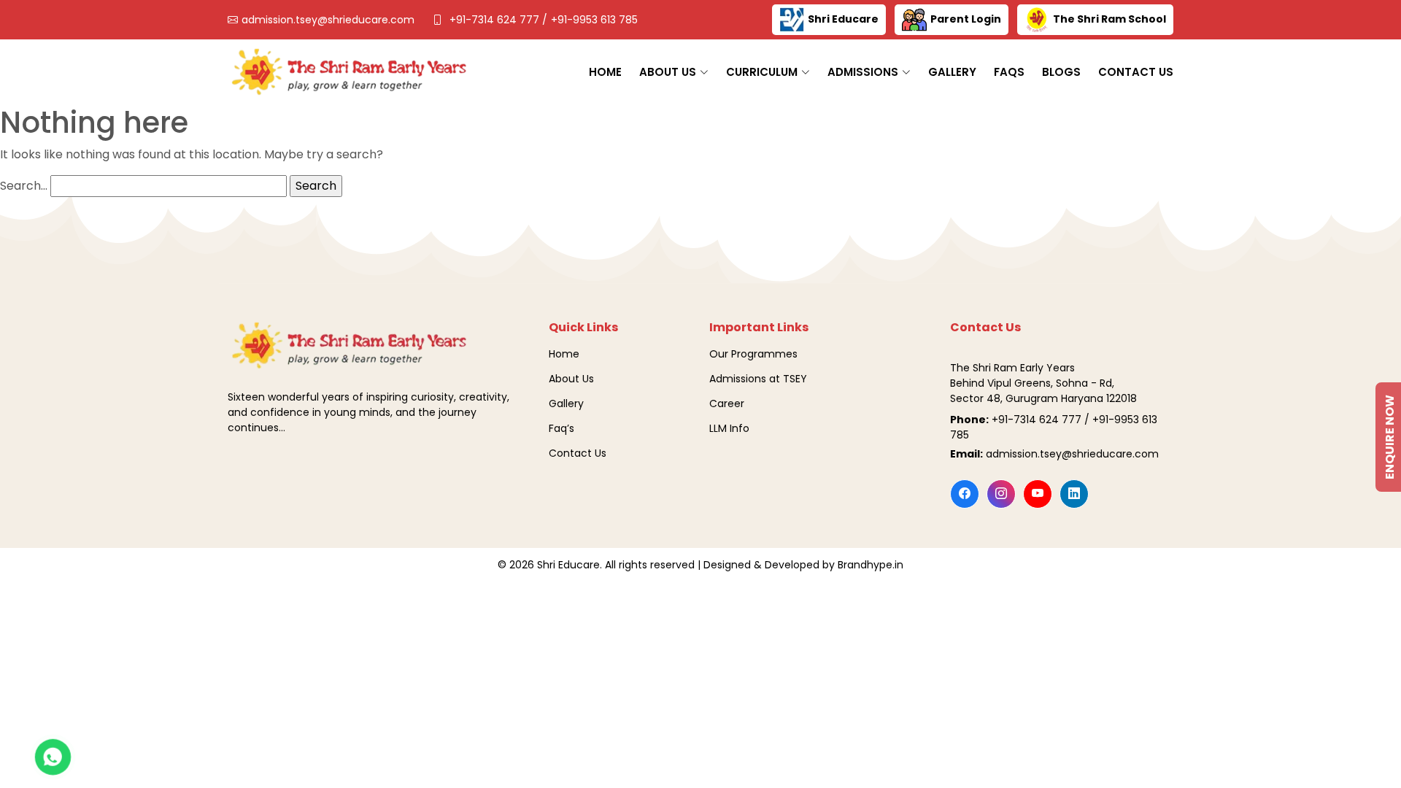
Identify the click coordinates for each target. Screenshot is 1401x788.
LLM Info (729, 428)
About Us (571, 379)
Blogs (1061, 72)
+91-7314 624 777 (495, 19)
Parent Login (965, 19)
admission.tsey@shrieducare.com (328, 19)
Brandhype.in (870, 564)
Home (605, 72)
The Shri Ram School (1109, 19)
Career (726, 403)
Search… (23, 185)
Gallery (952, 72)
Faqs (1009, 72)
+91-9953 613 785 (594, 19)
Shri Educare (843, 19)
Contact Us (1135, 72)
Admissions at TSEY (758, 379)
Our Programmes (753, 354)
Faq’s (561, 428)
